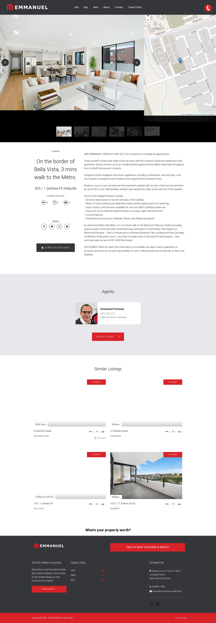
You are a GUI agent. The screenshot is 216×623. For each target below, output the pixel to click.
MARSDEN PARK (41, 436)
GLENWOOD (115, 436)
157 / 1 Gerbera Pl (43, 503)
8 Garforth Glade (42, 430)
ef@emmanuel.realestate (114, 317)
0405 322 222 (108, 313)
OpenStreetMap (200, 114)
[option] (72, 62)
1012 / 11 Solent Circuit (122, 503)
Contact (119, 7)
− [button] (148, 20)
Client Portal (135, 7)
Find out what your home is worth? (147, 547)
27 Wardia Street (119, 430)
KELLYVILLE (39, 508)
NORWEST (115, 508)
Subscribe (48, 589)
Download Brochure (57, 247)
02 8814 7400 (158, 586)
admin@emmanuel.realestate (167, 591)
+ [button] (148, 16)
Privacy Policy (181, 618)
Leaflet (182, 114)
